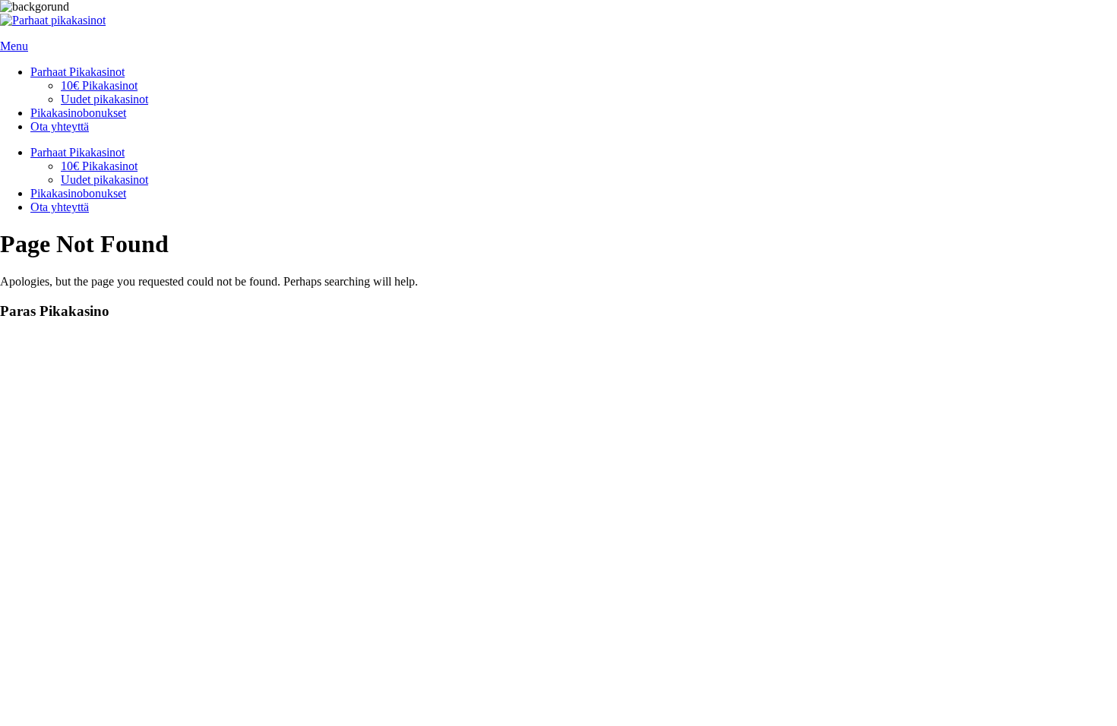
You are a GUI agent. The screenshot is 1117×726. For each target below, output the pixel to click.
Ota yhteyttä (59, 126)
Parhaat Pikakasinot (77, 71)
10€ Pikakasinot (99, 85)
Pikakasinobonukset (78, 112)
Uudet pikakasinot (104, 99)
